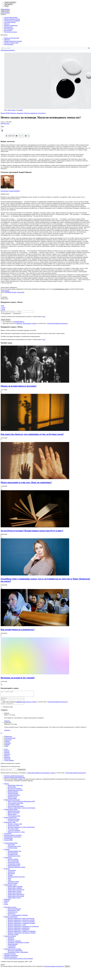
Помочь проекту (5, 319)
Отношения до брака (14, 864)
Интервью (7, 899)
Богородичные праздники (16, 806)
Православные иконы (10, 809)
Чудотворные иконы (14, 816)
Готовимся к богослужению (12, 949)
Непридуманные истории (12, 19)
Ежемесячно (17, 313)
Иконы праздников (13, 812)
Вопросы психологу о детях (16, 832)
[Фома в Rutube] (7, 744)
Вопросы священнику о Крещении (18, 929)
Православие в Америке (15, 886)
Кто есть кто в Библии (14, 788)
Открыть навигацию (10, 2)
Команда (7, 755)
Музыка (10, 875)
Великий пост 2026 (14, 910)
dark (5, 123)
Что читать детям (13, 828)
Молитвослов (8, 27)
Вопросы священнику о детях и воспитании (21, 827)
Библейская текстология (15, 790)
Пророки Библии (13, 791)
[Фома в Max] (6, 746)
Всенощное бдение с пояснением (18, 952)
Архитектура (12, 870)
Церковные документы (11, 955)
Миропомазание (13, 944)
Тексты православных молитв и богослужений (18, 958)
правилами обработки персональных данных (41, 773)
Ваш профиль (8, 4)
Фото (5, 902)
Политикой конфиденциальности (57, 323)
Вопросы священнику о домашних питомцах (21, 923)
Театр (9, 880)
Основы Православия (10, 17)
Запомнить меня (8, 707)
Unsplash (20, 110)
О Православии (12, 848)
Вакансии (7, 757)
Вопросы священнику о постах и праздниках (21, 808)
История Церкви (13, 852)
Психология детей (13, 825)
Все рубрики (8, 30)
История (6, 849)
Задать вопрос (5, 290)
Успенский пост (13, 912)
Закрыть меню (5, 11)
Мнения (6, 901)
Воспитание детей (9, 822)
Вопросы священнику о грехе (17, 924)
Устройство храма (13, 820)
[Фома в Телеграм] (7, 739)
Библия (6, 783)
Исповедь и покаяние (14, 941)
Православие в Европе (15, 893)
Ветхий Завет (12, 787)
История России (13, 854)
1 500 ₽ (3, 308)
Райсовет (7, 39)
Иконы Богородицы (14, 811)
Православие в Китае (14, 897)
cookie (20, 779)
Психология (8, 857)
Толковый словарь (13, 881)
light (2, 123)
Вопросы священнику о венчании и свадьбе (21, 920)
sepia (7, 123)
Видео (6, 904)
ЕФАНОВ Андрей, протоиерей (14, 292)
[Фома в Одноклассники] (9, 738)
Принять (67, 966)
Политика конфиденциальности (14, 776)
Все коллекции (8, 44)
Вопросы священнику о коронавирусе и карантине (23, 926)
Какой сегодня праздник (11, 38)
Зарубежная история (14, 856)
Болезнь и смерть (13, 859)
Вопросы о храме (13, 934)
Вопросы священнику (11, 25)
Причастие (11, 939)
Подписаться (21, 769)
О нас (6, 749)
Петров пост (11, 913)
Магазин (7, 750)
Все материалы (8, 28)
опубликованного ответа (61, 289)
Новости (7, 24)
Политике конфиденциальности (54, 966)
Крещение (11, 937)
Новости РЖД (8, 840)
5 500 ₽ (3, 309)
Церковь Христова (10, 953)
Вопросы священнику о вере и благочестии (21, 918)
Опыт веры (11, 844)
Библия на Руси (12, 796)
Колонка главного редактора (13, 835)
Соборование (12, 945)
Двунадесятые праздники (15, 803)
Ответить (7, 721)
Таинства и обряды (10, 936)
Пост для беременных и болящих (18, 915)
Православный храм (10, 817)
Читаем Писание (13, 793)
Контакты (7, 754)
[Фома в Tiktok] (6, 741)
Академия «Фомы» (10, 22)
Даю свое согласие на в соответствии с (35, 323)
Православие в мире (10, 884)
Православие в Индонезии (16, 896)
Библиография (12, 798)
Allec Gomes (11, 110)
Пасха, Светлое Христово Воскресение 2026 (21, 801)
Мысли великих (13, 883)
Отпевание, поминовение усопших (18, 942)
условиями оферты (18, 321)
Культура (7, 868)
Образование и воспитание (12, 836)
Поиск (6, 6)
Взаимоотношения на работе (16, 867)
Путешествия (8, 838)
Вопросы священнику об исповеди (35, 113)
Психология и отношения (12, 20)
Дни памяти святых (14, 804)
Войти (13, 50)
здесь (43, 316)
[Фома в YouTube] (7, 743)
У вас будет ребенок (14, 830)
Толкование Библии (14, 795)
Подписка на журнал (10, 32)
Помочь (7, 9)
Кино (9, 878)
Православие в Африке (15, 888)
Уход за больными (13, 860)
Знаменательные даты (14, 851)
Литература (11, 872)
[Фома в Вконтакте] (8, 736)
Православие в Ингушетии (16, 894)
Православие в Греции (15, 891)
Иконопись (11, 873)
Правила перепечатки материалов (14, 777)
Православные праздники (12, 799)
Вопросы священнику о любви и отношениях (22, 931)
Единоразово (7, 313)
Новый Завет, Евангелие (15, 785)
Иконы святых (12, 814)
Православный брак (14, 865)
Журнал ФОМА (5, 113)
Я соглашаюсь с (13, 321)
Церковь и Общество (10, 957)
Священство (11, 947)
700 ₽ (2, 306)
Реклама (6, 752)
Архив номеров (9, 760)
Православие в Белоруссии (16, 889)
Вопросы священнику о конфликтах (19, 928)
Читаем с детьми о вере (11, 42)
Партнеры (7, 758)
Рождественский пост (14, 908)
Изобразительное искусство (16, 876)
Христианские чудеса (14, 846)
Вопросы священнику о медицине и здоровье (21, 933)
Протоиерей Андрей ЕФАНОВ (10, 191)
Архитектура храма (14, 819)
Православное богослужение (13, 41)
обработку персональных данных (26, 323)
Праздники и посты (10, 907)
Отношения (7, 833)
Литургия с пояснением (15, 950)
